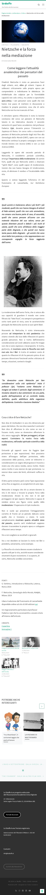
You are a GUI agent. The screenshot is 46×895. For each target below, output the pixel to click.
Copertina (6, 626)
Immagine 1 (7, 629)
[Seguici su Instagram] (19, 890)
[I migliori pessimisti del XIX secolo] (11, 642)
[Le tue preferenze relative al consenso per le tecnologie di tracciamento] (42, 891)
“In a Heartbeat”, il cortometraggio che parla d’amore (11, 737)
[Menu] (43, 4)
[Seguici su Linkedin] (26, 890)
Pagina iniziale (6, 13)
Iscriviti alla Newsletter (14, 867)
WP (16, 885)
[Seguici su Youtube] (30, 890)
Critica (23, 13)
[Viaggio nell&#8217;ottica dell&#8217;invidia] (11, 663)
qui (36, 604)
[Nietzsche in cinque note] (31, 642)
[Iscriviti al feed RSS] (16, 890)
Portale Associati (12, 815)
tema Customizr (33, 885)
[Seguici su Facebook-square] (23, 890)
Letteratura (16, 13)
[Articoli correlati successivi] (41, 706)
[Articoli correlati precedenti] (36, 706)
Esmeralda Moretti (9, 61)
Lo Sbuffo (17, 881)
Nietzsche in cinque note (30, 648)
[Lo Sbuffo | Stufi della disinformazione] (7, 3)
